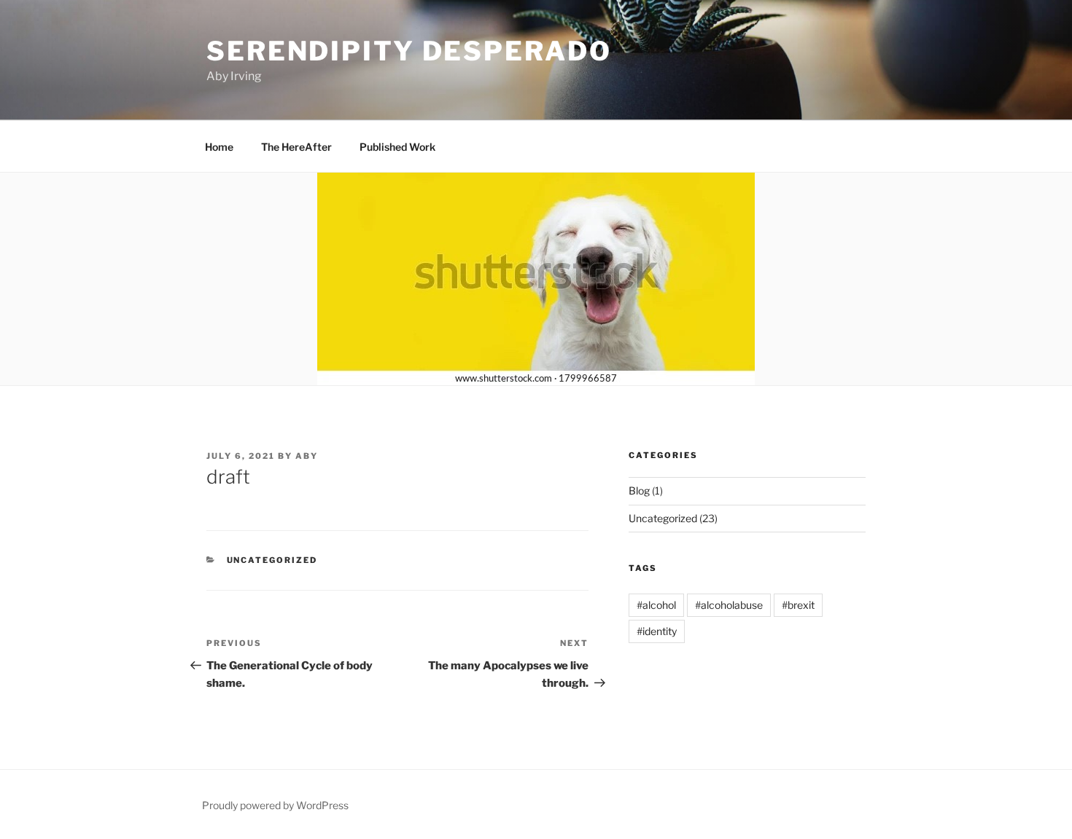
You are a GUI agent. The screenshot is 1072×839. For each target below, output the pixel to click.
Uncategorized (272, 560)
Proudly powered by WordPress (275, 805)
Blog (639, 490)
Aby (306, 456)
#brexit (798, 605)
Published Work (397, 147)
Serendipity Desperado (408, 51)
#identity (657, 631)
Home (219, 147)
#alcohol (656, 605)
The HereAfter (296, 147)
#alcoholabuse (729, 605)
